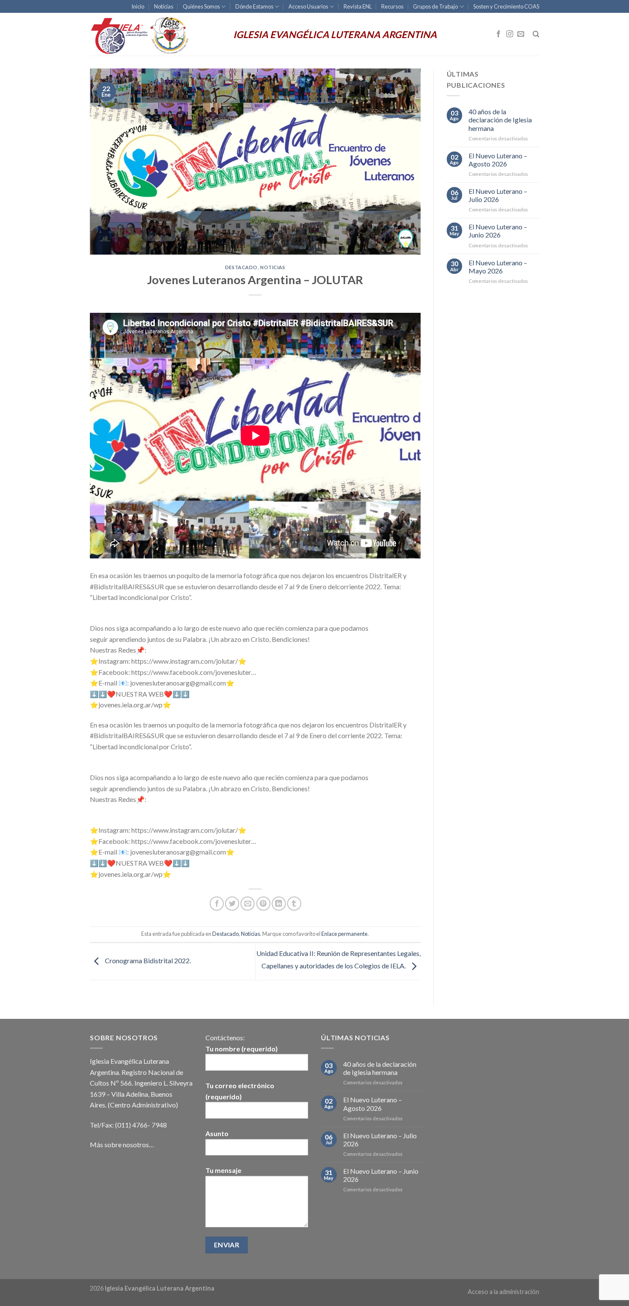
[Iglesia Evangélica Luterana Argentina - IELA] (155, 34)
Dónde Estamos (254, 6)
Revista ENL (358, 6)
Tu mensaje (223, 1170)
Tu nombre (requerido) (241, 1049)
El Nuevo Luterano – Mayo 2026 (498, 266)
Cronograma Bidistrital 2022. (147, 960)
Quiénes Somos (201, 6)
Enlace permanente (344, 933)
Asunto (216, 1133)
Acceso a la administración (503, 1291)
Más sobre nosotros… (122, 1144)
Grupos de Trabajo (435, 6)
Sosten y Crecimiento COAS (506, 6)
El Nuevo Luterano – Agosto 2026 (498, 159)
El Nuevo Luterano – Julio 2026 (498, 195)
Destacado (241, 267)
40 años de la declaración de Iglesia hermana (500, 119)
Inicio (137, 6)
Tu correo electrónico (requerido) (239, 1091)
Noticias (163, 6)
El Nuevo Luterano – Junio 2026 (498, 231)
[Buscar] (536, 34)
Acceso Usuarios (308, 6)
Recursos (392, 6)
